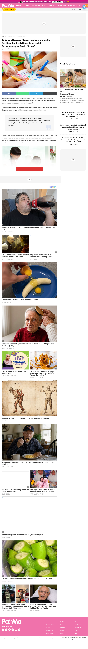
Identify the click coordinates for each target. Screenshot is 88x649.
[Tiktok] (76, 9)
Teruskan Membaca (29, 169)
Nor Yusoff (6, 49)
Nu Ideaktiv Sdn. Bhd (73, 637)
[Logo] (8, 5)
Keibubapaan (11, 36)
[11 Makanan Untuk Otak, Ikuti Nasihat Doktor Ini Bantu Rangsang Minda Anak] (73, 78)
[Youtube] (78, 9)
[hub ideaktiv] (84, 4)
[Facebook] (70, 9)
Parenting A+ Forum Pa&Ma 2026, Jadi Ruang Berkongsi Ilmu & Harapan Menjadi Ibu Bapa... (73, 127)
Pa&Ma (4, 36)
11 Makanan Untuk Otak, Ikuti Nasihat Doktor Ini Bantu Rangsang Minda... (71, 92)
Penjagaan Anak (21, 36)
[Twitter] (74, 9)
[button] (80, 5)
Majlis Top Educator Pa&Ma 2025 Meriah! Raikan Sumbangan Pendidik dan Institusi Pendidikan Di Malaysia (73, 140)
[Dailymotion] (80, 9)
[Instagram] (72, 9)
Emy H (70, 118)
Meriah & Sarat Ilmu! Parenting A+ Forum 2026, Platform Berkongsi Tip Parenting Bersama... (73, 114)
